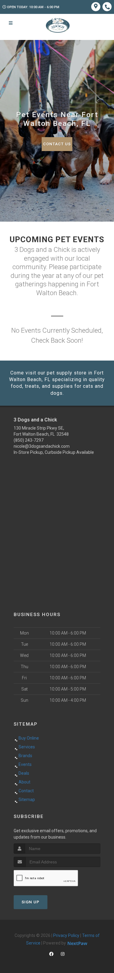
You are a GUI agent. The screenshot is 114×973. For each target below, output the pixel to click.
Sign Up (31, 902)
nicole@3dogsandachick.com (42, 446)
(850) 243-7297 (28, 440)
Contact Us (57, 144)
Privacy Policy (66, 935)
